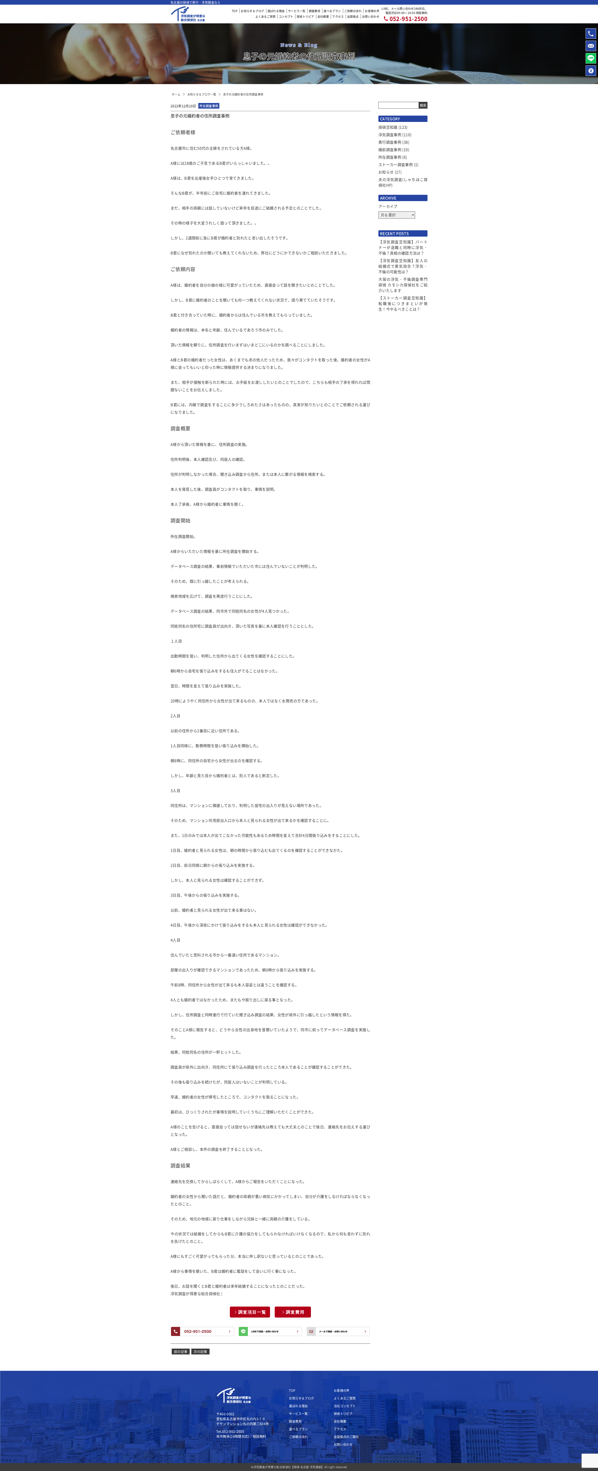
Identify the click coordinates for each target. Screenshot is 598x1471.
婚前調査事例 (389, 149)
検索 (423, 105)
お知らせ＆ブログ (252, 11)
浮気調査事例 (389, 134)
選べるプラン (332, 11)
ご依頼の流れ (353, 11)
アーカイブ (388, 206)
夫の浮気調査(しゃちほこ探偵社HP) (402, 182)
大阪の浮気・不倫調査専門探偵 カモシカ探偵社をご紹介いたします (402, 284)
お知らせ (386, 172)
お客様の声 (372, 11)
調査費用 (314, 11)
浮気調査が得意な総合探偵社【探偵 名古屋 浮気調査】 (288, 1467)
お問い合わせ (370, 16)
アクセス (338, 16)
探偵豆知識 (388, 127)
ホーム (176, 94)
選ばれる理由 (276, 11)
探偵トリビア (305, 16)
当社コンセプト (345, 1405)
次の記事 (200, 1351)
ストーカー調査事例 (395, 164)
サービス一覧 (296, 11)
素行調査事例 (389, 142)
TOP (235, 11)
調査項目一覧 (252, 1312)
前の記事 (180, 1351)
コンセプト (286, 16)
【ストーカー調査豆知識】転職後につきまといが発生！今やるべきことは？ (402, 303)
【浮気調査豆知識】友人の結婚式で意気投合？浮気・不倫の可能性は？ (402, 266)
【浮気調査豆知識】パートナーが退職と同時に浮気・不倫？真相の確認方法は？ (402, 247)
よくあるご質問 (265, 16)
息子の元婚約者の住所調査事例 (243, 94)
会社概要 (323, 16)
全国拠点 (353, 16)
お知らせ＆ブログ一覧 (201, 94)
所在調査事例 (389, 157)
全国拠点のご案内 (346, 1436)
